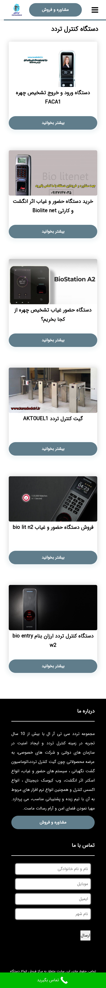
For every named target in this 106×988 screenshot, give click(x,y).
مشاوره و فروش (55, 9)
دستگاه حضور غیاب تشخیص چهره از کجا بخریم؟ (53, 314)
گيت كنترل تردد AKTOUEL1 (53, 419)
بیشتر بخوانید (53, 123)
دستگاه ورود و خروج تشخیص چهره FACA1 (53, 97)
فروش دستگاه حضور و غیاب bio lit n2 (53, 527)
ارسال (85, 935)
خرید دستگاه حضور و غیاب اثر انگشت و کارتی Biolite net (53, 206)
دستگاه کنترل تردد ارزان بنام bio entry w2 (53, 640)
